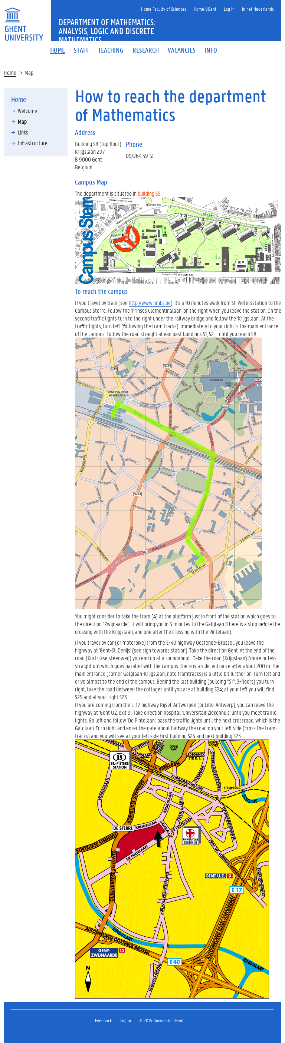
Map (22, 121)
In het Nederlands (258, 9)
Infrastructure (33, 143)
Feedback (103, 1020)
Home (10, 72)
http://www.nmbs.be (150, 302)
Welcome (27, 110)
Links (23, 132)
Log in (229, 9)
